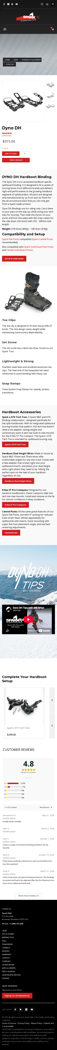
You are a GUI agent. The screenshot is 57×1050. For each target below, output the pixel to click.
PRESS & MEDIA (8, 971)
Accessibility (8, 1026)
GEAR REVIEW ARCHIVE (11, 975)
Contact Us (6, 909)
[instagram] (26, 1009)
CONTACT (6, 958)
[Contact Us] (17, 4)
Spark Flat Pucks (10, 239)
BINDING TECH (8, 937)
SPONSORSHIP (8, 964)
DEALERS (5, 951)
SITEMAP (5, 978)
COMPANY (6, 961)
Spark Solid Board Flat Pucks (39, 246)
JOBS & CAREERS (9, 968)
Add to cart (11, 153)
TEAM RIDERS (7, 944)
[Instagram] (8, 4)
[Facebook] (4, 4)
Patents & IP (49, 1023)
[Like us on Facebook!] (15, 1009)
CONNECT (6, 947)
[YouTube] (12, 4)
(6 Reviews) (6, 135)
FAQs (4, 941)
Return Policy (36, 1023)
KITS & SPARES (8, 934)
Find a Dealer (16, 160)
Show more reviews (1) (28, 895)
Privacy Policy (23, 1023)
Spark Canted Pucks (42, 239)
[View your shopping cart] (53, 29)
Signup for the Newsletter (17, 995)
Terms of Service (9, 1023)
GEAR (4, 930)
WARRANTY (6, 954)
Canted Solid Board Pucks (20, 250)
